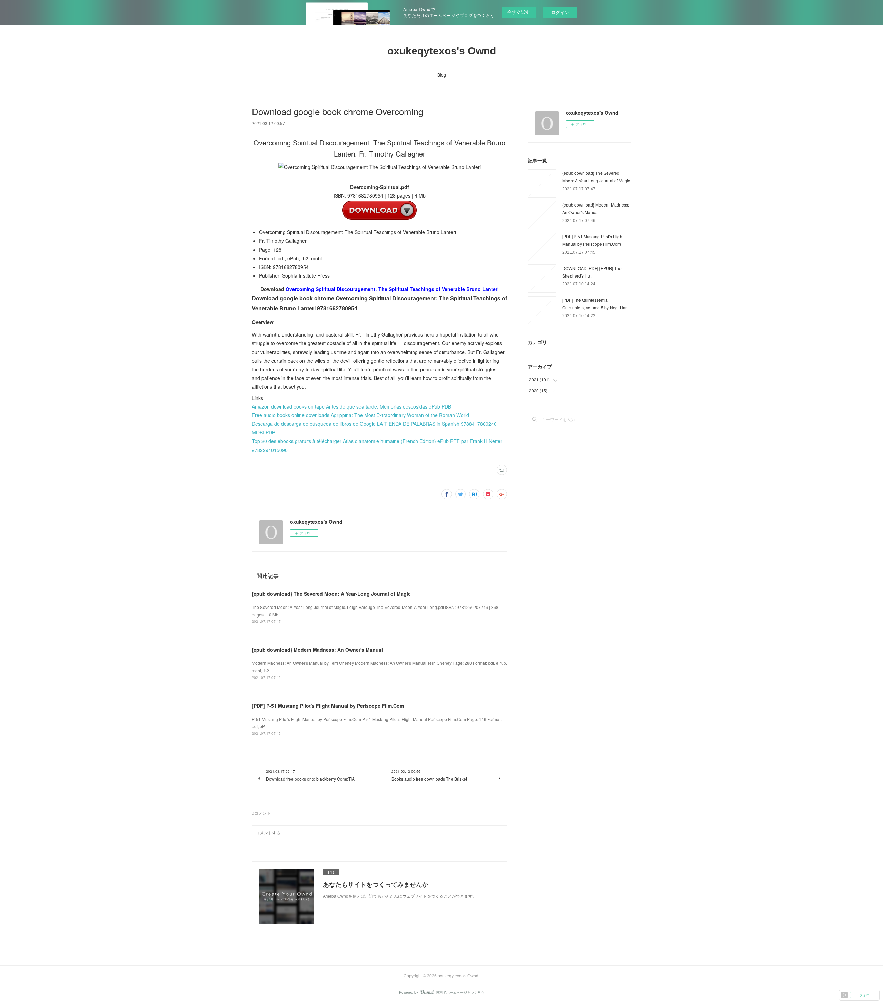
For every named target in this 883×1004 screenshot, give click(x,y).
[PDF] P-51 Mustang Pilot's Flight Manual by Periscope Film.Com (328, 705)
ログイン (560, 12)
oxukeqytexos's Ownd (441, 51)
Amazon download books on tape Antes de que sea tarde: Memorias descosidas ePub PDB (351, 406)
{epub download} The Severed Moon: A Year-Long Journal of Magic (331, 593)
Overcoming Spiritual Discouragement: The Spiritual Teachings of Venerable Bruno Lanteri (392, 288)
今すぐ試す (518, 12)
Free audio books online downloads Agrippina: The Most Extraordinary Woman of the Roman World (360, 415)
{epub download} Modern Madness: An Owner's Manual (317, 649)
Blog (441, 75)
